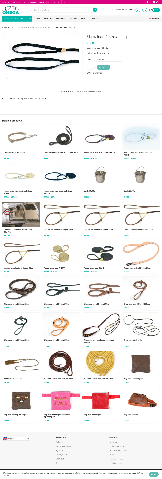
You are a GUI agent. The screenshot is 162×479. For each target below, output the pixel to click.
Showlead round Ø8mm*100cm (57, 304)
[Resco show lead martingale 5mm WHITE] (141, 137)
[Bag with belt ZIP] (141, 399)
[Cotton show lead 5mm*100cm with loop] (61, 137)
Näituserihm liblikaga (13, 379)
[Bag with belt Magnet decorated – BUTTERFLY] (61, 399)
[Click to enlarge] (6, 78)
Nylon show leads (35, 27)
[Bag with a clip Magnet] (141, 363)
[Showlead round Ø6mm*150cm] (141, 289)
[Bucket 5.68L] (101, 176)
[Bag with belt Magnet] (101, 399)
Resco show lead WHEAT (54, 268)
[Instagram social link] (150, 2)
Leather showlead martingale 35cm (58, 230)
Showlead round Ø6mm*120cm (17, 340)
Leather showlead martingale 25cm (18, 268)
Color (89, 59)
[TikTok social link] (157, 2)
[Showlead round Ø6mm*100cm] (61, 325)
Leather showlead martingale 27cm (138, 230)
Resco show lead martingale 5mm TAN (100, 152)
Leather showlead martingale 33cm (98, 230)
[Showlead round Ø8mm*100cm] (61, 289)
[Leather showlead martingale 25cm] (21, 253)
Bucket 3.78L (129, 191)
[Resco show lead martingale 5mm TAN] (101, 137)
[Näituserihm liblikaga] (21, 363)
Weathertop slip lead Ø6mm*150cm (98, 379)
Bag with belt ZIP (131, 415)
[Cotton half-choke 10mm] (21, 137)
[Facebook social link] (147, 2)
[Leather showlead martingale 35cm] (61, 214)
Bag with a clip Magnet (133, 379)
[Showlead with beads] (141, 325)
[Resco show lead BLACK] (101, 253)
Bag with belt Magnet (92, 415)
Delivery (59, 442)
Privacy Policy (61, 454)
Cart (57, 463)
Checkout (60, 459)
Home (4, 27)
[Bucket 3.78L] (141, 176)
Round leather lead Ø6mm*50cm (137, 268)
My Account (61, 450)
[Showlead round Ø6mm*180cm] (101, 289)
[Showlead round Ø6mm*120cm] (21, 325)
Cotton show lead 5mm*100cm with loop (61, 152)
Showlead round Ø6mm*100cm (57, 340)
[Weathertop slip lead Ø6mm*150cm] (101, 363)
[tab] (67, 90)
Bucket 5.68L (89, 191)
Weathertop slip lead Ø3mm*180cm (58, 379)
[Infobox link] (122, 10)
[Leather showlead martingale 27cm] (141, 214)
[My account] (144, 10)
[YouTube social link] (153, 2)
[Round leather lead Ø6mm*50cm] (141, 253)
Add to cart (103, 67)
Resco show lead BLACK (94, 268)
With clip (48, 27)
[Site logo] (10, 9)
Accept (153, 474)
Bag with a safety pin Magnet (16, 415)
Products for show (17, 27)
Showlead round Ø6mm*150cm (137, 304)
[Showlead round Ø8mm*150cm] (21, 289)
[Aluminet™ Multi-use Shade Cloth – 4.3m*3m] (21, 214)
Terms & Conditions (64, 446)
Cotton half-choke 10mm (14, 152)
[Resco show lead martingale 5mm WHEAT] (21, 176)
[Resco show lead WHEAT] (61, 253)
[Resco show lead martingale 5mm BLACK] (61, 176)
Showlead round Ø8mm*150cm (17, 304)
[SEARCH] (95, 10)
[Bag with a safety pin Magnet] (21, 399)
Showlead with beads (133, 340)
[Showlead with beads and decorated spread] (101, 325)
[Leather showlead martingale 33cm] (101, 214)
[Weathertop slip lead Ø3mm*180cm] (61, 363)
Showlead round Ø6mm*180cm (97, 304)
